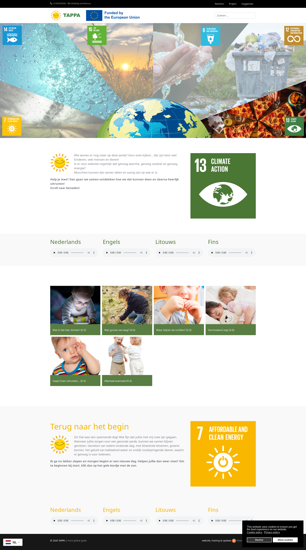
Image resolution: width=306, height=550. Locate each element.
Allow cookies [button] (285, 540)
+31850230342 (59, 3)
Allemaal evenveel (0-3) (118, 381)
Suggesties (247, 3)
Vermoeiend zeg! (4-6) (221, 330)
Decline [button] (259, 540)
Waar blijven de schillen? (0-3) (173, 330)
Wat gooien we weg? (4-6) (119, 330)
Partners (219, 3)
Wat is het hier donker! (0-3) (69, 330)
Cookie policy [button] (254, 532)
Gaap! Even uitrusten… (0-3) (69, 381)
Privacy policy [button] (272, 532)
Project (232, 3)
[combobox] (235, 15)
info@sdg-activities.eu (80, 3)
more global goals (77, 540)
